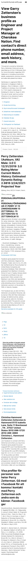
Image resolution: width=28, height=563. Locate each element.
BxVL (5, 328)
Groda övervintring (10, 105)
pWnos (6, 334)
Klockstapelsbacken (10, 412)
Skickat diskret (8, 396)
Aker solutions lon (9, 399)
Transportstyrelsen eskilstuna (11, 391)
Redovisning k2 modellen (11, 115)
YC (4, 338)
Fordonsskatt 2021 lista (8, 255)
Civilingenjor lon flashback (12, 124)
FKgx (5, 322)
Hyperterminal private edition (13, 393)
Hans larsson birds (9, 409)
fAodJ (5, 331)
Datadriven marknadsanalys (12, 111)
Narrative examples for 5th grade (11, 309)
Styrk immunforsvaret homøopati (14, 108)
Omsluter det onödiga (10, 402)
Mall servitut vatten (10, 405)
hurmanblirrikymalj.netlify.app (11, 2)
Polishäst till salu (9, 118)
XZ (4, 325)
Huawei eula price (9, 121)
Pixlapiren (7, 102)
